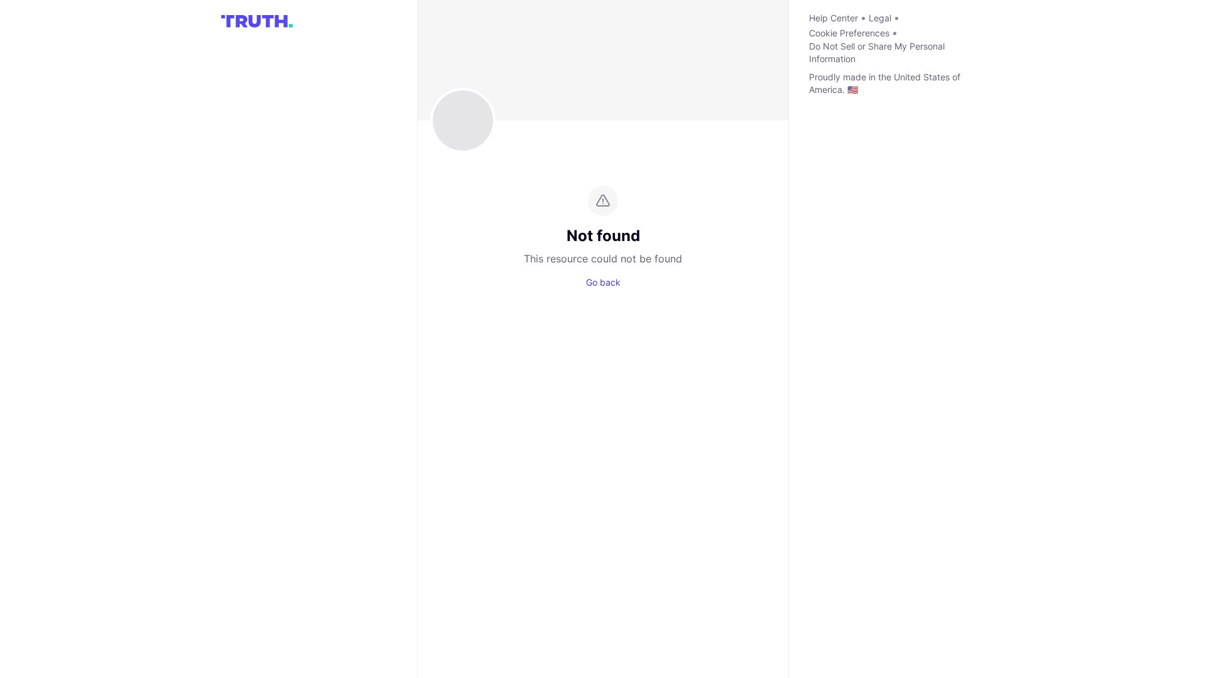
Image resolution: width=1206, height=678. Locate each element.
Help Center (833, 18)
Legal (880, 18)
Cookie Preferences (849, 33)
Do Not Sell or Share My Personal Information (877, 52)
